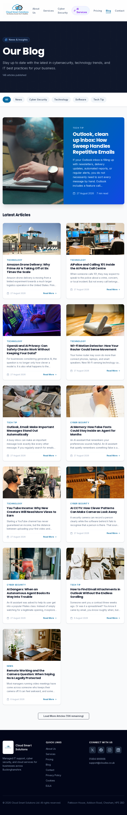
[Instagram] (109, 750)
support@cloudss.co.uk (102, 762)
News (18, 99)
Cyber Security (38, 99)
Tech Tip (98, 99)
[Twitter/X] (92, 750)
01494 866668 (97, 758)
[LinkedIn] (118, 750)
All (6, 99)
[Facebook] (101, 750)
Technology (61, 99)
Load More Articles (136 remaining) (63, 716)
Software (80, 99)
